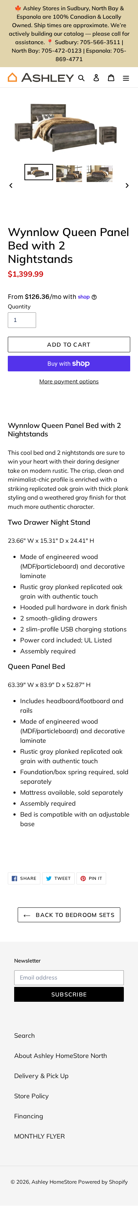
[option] (39, 172)
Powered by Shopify (103, 1181)
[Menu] (126, 77)
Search (24, 1035)
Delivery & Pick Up (41, 1076)
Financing (28, 1116)
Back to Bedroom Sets (74, 914)
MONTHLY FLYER (39, 1136)
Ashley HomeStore (54, 1181)
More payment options (69, 381)
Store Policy (31, 1096)
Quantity (19, 306)
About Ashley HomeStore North (60, 1056)
